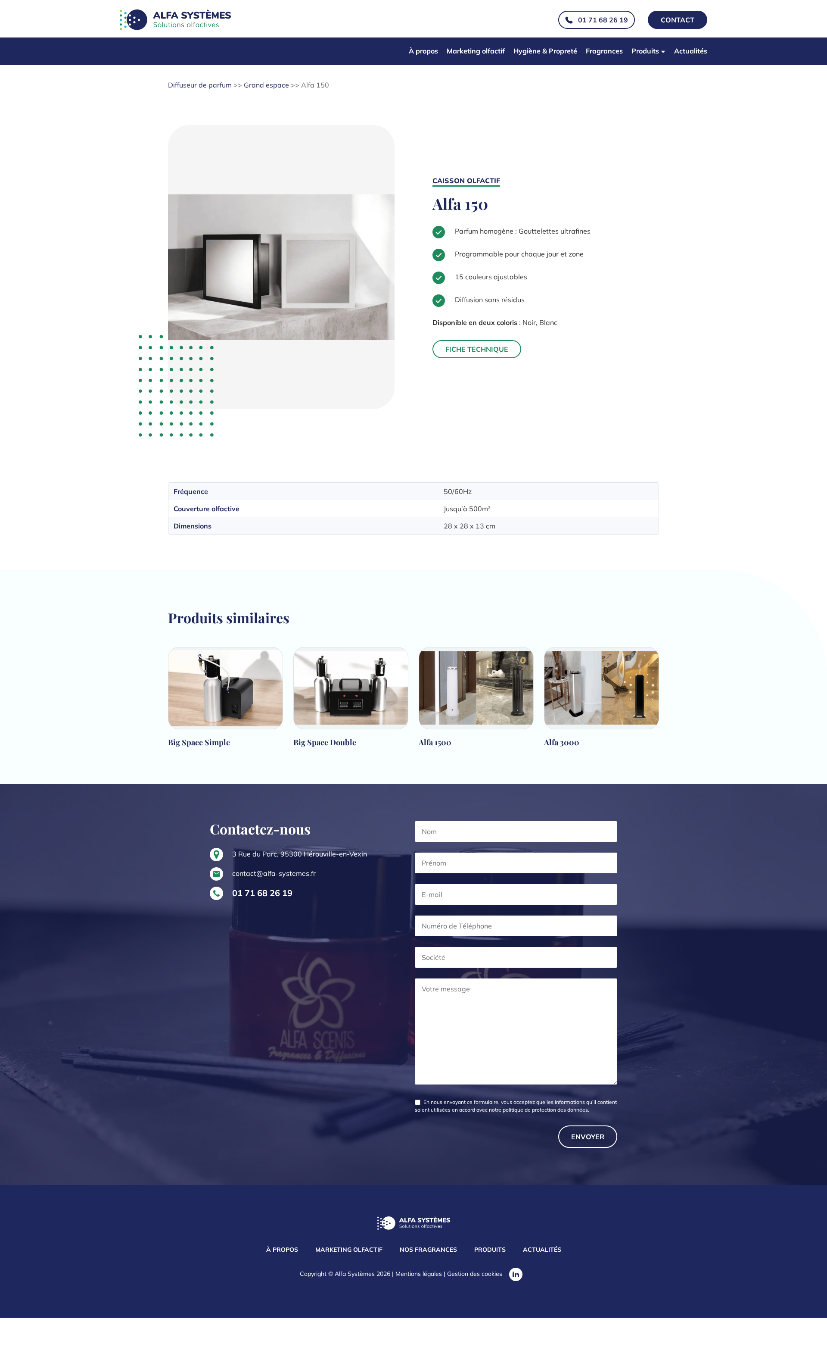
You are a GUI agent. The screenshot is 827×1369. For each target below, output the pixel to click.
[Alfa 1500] (476, 701)
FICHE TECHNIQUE (476, 349)
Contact (677, 20)
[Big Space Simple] (225, 701)
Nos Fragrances (428, 1249)
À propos (423, 51)
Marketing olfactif (476, 51)
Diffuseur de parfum (200, 85)
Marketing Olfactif (348, 1249)
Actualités (690, 51)
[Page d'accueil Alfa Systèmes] (413, 1223)
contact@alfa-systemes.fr (274, 873)
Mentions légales (418, 1274)
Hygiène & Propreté (545, 51)
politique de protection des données (545, 1109)
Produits (645, 51)
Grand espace (266, 85)
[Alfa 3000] (601, 701)
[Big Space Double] (350, 701)
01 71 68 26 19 (603, 20)
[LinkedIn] (515, 1274)
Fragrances (604, 51)
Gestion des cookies (474, 1274)
